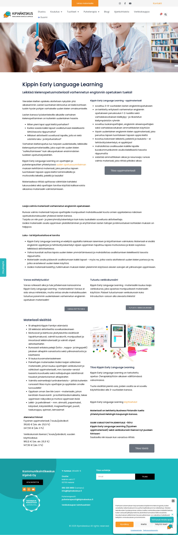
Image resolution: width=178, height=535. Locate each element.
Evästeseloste (136, 530)
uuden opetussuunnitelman (71, 164)
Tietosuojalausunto (150, 530)
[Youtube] (33, 489)
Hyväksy (124, 524)
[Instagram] (29, 489)
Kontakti (157, 3)
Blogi (106, 11)
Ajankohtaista (121, 11)
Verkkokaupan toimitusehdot (76, 505)
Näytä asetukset (164, 524)
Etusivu (42, 11)
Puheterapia (90, 11)
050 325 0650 (68, 488)
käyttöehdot (130, 402)
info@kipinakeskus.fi (114, 395)
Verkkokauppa (141, 11)
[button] (173, 501)
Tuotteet (71, 11)
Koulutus (55, 11)
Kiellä (144, 524)
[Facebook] (24, 489)
